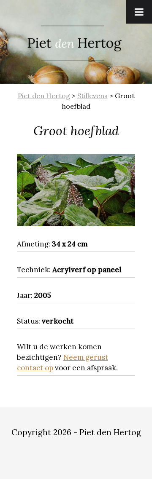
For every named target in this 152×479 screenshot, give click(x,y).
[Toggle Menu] (139, 12)
